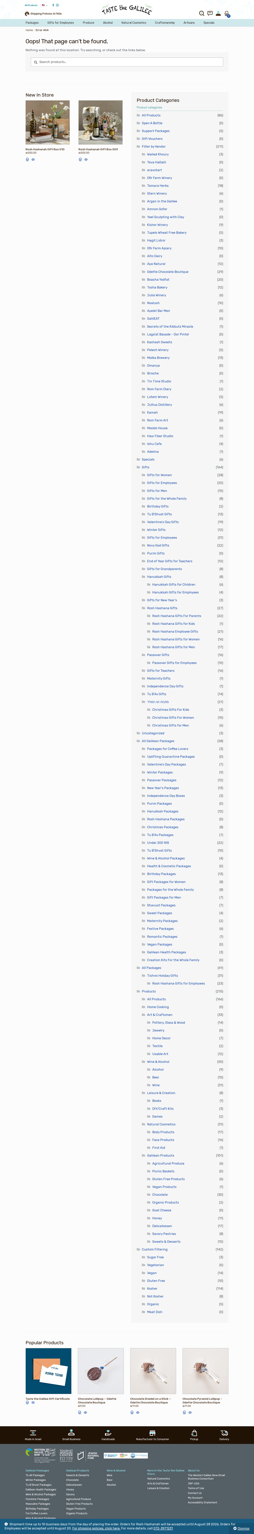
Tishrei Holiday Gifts (162, 976)
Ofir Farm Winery (159, 178)
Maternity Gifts (159, 678)
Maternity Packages (162, 921)
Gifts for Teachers (160, 671)
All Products (31, 5)
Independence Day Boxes (166, 796)
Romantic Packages (162, 937)
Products (149, 991)
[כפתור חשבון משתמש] (218, 13)
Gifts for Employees (60, 22)
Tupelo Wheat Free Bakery (167, 233)
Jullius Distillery (159, 405)
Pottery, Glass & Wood (168, 1023)
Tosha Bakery (157, 287)
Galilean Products (160, 1155)
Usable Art (160, 1054)
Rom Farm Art (157, 420)
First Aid (158, 1148)
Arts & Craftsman (158, 1483)
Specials (209, 22)
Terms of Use (196, 1488)
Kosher (152, 1289)
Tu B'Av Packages (160, 835)
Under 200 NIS (158, 843)
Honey (157, 1218)
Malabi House (157, 428)
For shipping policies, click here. (96, 1528)
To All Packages (35, 1475)
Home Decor (161, 1038)
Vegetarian (155, 1265)
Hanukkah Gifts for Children (173, 585)
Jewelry (158, 1030)
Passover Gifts (158, 655)
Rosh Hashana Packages (166, 819)
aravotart (154, 170)
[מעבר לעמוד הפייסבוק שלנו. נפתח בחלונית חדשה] (54, 5)
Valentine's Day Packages (166, 764)
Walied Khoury (158, 154)
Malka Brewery (158, 358)
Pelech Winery (158, 350)
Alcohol (108, 22)
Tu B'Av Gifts (156, 694)
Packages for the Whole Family (170, 890)
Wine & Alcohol (158, 1062)
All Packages (151, 968)
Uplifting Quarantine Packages (171, 757)
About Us (194, 1470)
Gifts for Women (159, 475)
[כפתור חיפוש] (201, 13)
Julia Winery (156, 295)
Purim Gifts (156, 553)
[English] (44, 5)
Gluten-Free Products (79, 1503)
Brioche (153, 373)
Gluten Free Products (168, 1179)
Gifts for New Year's (162, 600)
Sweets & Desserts (166, 1242)
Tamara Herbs (158, 186)
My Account (195, 1497)
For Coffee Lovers (36, 1513)
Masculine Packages (38, 1503)
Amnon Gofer (157, 209)
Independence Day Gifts (165, 686)
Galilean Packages (37, 1470)
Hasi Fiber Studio (160, 436)
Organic (153, 1304)
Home (29, 30)
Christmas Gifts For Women (173, 718)
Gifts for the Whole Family (167, 499)
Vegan (152, 1273)
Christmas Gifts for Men (170, 725)
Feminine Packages (37, 1499)
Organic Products (165, 1202)
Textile (157, 1046)
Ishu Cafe (154, 444)
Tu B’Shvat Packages (38, 1484)
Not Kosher (155, 1296)
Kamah (152, 412)
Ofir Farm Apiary (159, 248)
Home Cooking (158, 1007)
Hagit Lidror (156, 240)
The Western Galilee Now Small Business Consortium (206, 1477)
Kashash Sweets (159, 342)
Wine (156, 1085)
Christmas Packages (162, 827)
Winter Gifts (156, 530)
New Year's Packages (163, 788)
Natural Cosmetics (133, 22)
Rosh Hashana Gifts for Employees (178, 983)
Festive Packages (160, 929)
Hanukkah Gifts (159, 577)
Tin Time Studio (159, 381)
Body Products (163, 1132)
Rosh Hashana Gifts (162, 608)
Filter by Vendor (154, 147)
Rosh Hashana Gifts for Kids (173, 624)
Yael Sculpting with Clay (165, 217)
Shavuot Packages (161, 905)
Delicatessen (162, 1226)
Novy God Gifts (158, 545)
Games (157, 1116)
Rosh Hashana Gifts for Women (176, 639)
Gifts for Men (157, 491)
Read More (27, 1402)
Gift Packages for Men (164, 897)
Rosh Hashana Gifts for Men (173, 647)
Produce (88, 22)
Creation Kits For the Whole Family (173, 960)
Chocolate (160, 1195)
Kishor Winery (157, 225)
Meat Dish (154, 1312)
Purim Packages (159, 804)
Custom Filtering (155, 1249)
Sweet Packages (159, 913)
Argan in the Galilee (162, 201)
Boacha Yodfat (158, 280)
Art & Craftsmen (159, 1015)
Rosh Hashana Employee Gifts (175, 631)
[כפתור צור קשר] (210, 13)
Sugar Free (155, 1257)
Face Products (163, 1140)
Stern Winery (157, 193)
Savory (70, 1494)
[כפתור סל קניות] (226, 13)
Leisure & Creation (161, 1093)
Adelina (153, 452)
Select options (79, 1412)
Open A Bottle (152, 123)
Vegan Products (164, 1187)
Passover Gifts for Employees (174, 663)
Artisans (189, 22)
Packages (32, 22)
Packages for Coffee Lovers (167, 749)
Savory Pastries (164, 1234)
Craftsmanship (165, 22)
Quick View (33, 159)
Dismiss (243, 1528)
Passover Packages (161, 780)
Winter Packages (160, 772)
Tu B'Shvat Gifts (159, 514)
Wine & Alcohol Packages (166, 858)
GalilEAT (153, 319)
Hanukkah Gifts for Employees (175, 592)
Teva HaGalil (156, 162)
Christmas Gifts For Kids (170, 710)
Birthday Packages (161, 874)
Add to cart (27, 159)
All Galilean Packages (158, 741)
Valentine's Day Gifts (163, 522)
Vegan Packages (159, 944)
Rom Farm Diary (159, 389)
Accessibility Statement (202, 1502)
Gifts (145, 467)
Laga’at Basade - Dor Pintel (168, 334)
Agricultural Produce (168, 1163)
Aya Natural (156, 264)
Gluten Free (156, 1281)
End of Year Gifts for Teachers (169, 561)
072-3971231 (163, 1528)
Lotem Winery (157, 397)
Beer (155, 1077)
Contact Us (195, 1493)
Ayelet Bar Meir (158, 311)
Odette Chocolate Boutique (167, 272)
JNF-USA (193, 1483)
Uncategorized (153, 733)
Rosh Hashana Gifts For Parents (176, 616)
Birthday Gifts (158, 506)
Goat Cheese (161, 1210)
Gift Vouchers (152, 139)
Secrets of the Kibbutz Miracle (170, 327)
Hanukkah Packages (162, 811)
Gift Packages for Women (166, 882)
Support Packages (156, 131)
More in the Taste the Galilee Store (165, 1472)
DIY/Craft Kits (163, 1109)
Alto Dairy (154, 256)
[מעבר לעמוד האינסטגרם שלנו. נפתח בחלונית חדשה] (58, 5)
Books (156, 1101)
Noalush (153, 303)
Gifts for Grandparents (164, 569)
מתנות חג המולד (158, 702)
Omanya (153, 366)
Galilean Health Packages (166, 952)
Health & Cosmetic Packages (169, 866)
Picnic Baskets (163, 1171)
